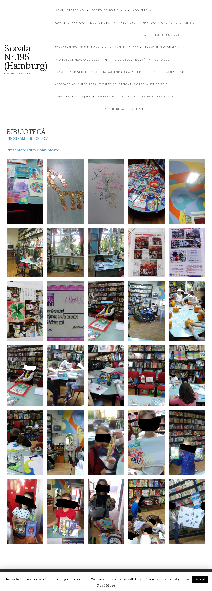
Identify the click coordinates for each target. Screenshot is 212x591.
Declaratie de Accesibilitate (121, 109)
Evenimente (185, 22)
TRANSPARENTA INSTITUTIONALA (79, 47)
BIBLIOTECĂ (123, 59)
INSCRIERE (127, 22)
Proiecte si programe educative (81, 59)
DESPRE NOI (76, 10)
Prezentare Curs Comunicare (33, 150)
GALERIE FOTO (152, 35)
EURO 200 (162, 59)
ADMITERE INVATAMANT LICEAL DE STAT (84, 22)
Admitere (140, 10)
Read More (106, 585)
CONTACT (172, 35)
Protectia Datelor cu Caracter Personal (124, 72)
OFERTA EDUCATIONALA (109, 10)
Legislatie (165, 96)
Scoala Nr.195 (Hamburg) (25, 57)
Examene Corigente (71, 72)
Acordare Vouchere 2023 (75, 84)
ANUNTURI (117, 47)
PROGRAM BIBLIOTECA (27, 138)
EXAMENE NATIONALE (161, 47)
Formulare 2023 (174, 72)
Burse (134, 47)
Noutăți (141, 59)
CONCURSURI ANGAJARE (73, 96)
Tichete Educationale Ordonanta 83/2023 (133, 84)
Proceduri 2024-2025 (137, 96)
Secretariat (107, 96)
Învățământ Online (157, 22)
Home (59, 10)
